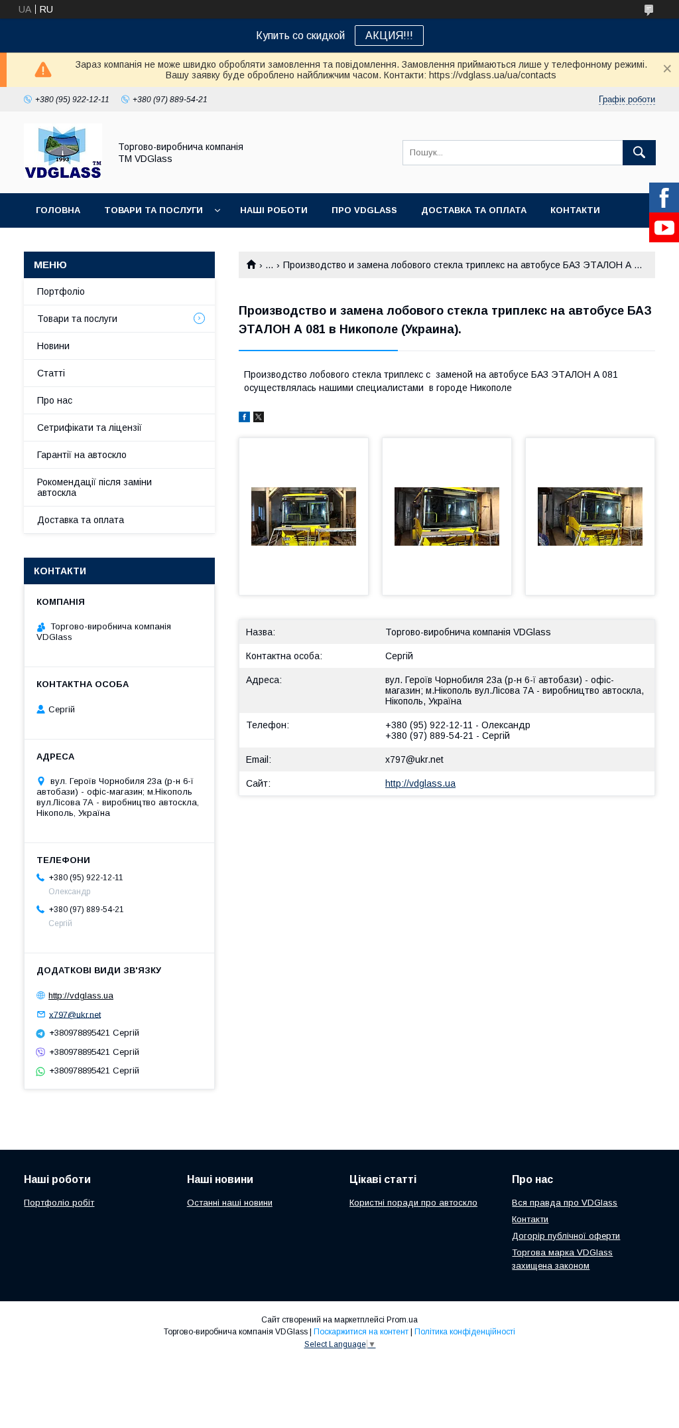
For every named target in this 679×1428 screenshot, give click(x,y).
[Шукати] (639, 152)
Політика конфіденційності (464, 1331)
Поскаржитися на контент (361, 1331)
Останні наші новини (230, 1203)
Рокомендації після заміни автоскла (94, 487)
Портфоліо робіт (59, 1203)
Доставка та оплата (473, 210)
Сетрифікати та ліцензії (89, 427)
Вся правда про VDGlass (564, 1203)
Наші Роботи (274, 210)
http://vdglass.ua (420, 783)
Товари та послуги (153, 210)
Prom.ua (402, 1319)
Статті (51, 373)
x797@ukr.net (414, 759)
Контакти (575, 210)
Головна (58, 210)
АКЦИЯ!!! (389, 35)
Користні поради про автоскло (413, 1203)
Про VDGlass (364, 210)
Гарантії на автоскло (82, 454)
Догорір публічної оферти (566, 1236)
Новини (53, 346)
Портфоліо (61, 291)
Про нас (54, 400)
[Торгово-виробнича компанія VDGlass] (63, 176)
